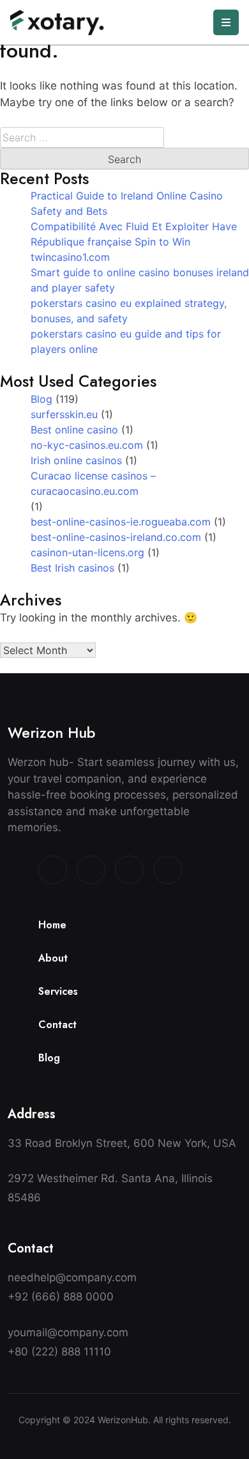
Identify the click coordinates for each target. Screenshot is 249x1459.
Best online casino (74, 429)
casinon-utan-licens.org (87, 552)
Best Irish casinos (72, 567)
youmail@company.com (68, 1332)
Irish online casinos (76, 460)
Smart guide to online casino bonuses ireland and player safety (140, 280)
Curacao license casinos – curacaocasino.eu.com (93, 483)
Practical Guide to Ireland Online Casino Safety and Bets (127, 203)
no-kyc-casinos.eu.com (87, 445)
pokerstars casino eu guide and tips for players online (126, 341)
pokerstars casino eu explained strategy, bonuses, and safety (129, 311)
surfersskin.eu (64, 414)
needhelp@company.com (72, 1277)
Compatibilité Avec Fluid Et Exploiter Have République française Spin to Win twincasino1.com (134, 241)
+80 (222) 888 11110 (59, 1351)
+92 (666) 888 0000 (61, 1296)
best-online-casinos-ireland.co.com (116, 537)
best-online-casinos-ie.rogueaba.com (121, 521)
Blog (41, 399)
